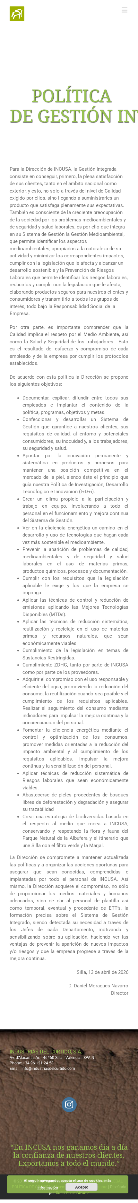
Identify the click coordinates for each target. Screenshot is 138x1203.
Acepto (81, 1187)
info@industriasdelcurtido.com (48, 1068)
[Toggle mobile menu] (125, 9)
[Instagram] (69, 1104)
